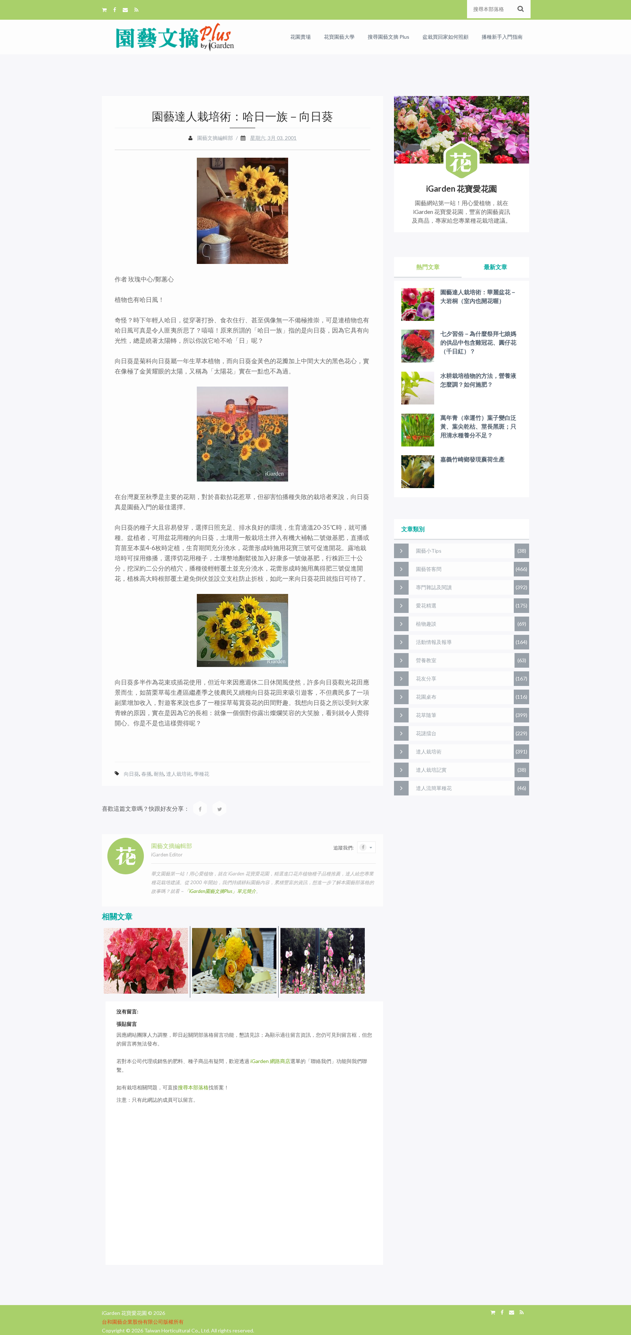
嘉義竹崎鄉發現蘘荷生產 (472, 459)
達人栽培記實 (431, 770)
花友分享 (426, 678)
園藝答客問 (428, 569)
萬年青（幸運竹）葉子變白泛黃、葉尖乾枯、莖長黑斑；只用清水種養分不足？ (478, 426)
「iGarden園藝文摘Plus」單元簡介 (220, 891)
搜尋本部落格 (193, 1087)
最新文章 (495, 266)
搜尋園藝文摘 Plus (388, 37)
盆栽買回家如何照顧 (445, 37)
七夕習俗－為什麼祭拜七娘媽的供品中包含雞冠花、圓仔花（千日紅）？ (478, 342)
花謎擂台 (426, 733)
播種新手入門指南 (502, 37)
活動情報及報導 (434, 642)
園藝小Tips (428, 551)
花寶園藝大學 (339, 37)
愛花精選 (426, 605)
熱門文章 (428, 266)
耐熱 (159, 774)
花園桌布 (426, 697)
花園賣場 (300, 37)
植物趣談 (426, 624)
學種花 (201, 774)
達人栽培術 (179, 774)
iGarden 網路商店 (270, 1061)
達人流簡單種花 (434, 788)
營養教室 (426, 660)
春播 (146, 774)
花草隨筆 (426, 715)
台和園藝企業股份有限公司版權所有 (143, 1322)
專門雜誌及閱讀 (434, 587)
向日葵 (131, 774)
